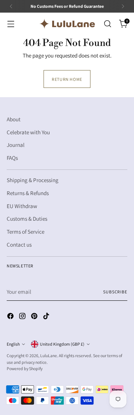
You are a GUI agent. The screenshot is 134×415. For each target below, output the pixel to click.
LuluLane (48, 355)
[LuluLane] (67, 24)
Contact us (19, 244)
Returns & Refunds (28, 193)
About (13, 119)
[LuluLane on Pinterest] (35, 317)
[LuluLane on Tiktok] (46, 317)
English (13, 344)
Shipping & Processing (32, 180)
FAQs (12, 157)
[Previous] (11, 6)
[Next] (123, 6)
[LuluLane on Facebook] (11, 317)
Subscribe (115, 291)
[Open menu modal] (10, 24)
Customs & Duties (27, 218)
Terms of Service (25, 231)
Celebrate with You (28, 132)
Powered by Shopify (24, 368)
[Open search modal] (107, 24)
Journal (16, 144)
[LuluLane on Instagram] (23, 317)
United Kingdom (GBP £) (62, 344)
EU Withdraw (22, 206)
